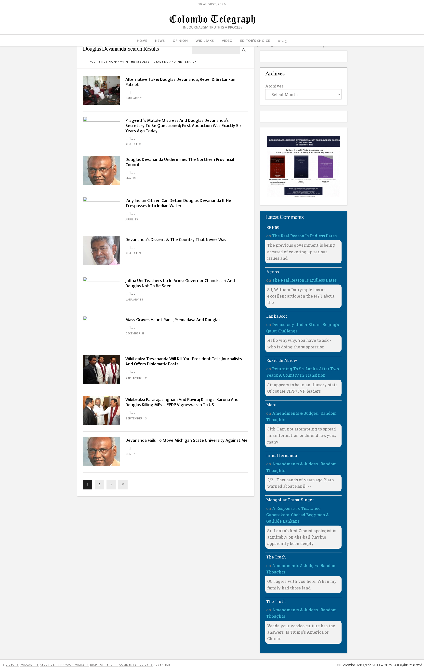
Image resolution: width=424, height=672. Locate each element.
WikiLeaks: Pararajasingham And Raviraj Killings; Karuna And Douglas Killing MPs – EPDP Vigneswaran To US (181, 402)
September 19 (135, 377)
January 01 (134, 98)
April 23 (131, 219)
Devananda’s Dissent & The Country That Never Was (176, 239)
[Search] (244, 50)
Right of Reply (102, 664)
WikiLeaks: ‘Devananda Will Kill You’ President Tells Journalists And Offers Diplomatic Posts (183, 361)
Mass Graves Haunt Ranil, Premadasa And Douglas (172, 320)
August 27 (133, 144)
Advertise (162, 664)
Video (10, 664)
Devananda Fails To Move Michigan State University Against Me (186, 440)
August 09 (133, 253)
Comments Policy (133, 664)
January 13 (134, 299)
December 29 (135, 333)
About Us (47, 664)
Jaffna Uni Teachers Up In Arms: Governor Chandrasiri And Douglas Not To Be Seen (180, 283)
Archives (274, 85)
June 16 (131, 454)
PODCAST (27, 664)
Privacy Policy (72, 664)
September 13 (135, 418)
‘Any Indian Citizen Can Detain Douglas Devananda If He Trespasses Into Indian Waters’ (178, 203)
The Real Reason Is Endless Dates (304, 235)
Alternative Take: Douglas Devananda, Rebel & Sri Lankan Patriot (180, 82)
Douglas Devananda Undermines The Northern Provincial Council (179, 162)
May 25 (130, 178)
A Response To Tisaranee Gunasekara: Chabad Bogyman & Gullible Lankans (297, 515)
